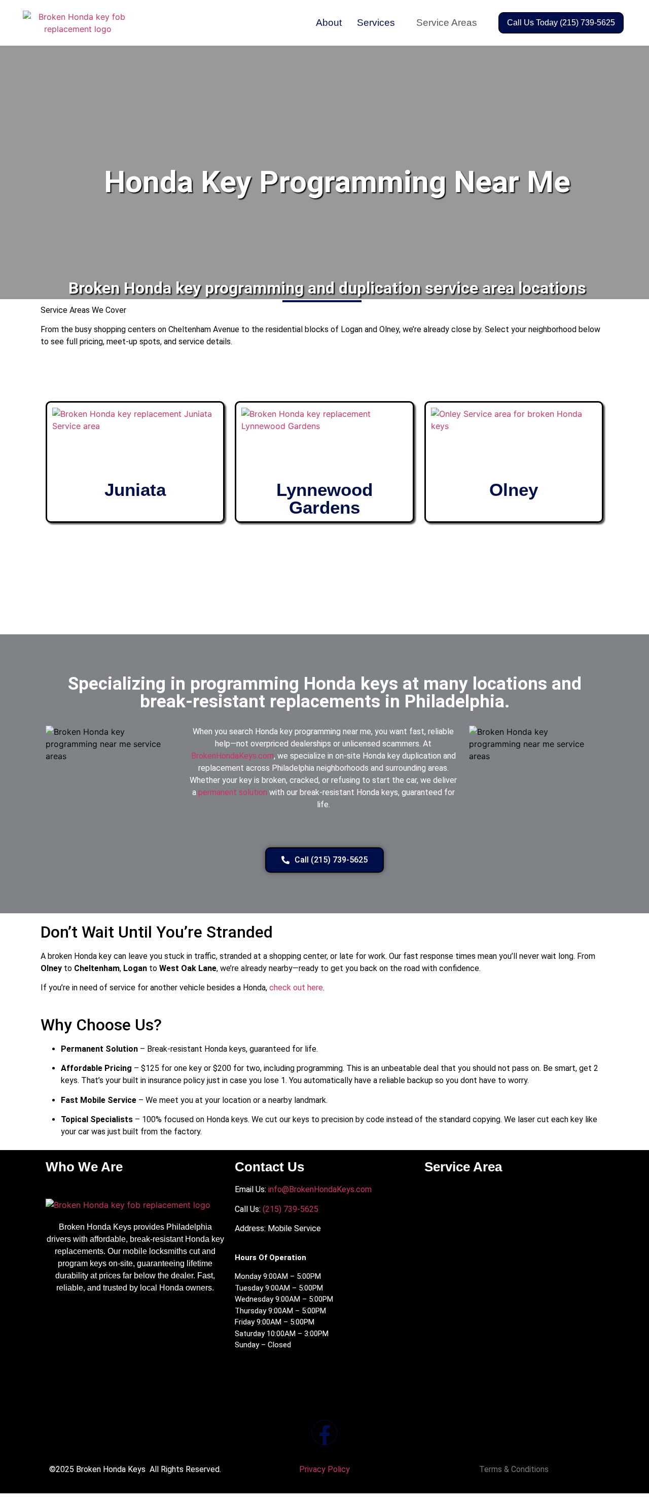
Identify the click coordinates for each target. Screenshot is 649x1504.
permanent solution (232, 792)
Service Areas (446, 22)
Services (376, 22)
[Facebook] (324, 1432)
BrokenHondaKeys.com (232, 756)
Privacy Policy (324, 1469)
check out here (296, 987)
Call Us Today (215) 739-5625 (561, 22)
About (329, 22)
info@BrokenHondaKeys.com (320, 1189)
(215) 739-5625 (289, 1209)
